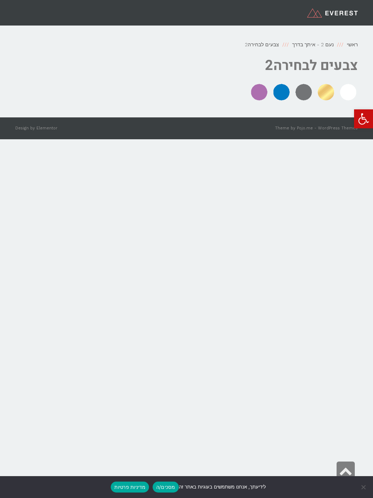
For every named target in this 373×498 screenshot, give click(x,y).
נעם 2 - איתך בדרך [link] (313, 44)
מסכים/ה (165, 487)
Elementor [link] (47, 128)
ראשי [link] (352, 44)
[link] (363, 118)
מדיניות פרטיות (129, 487)
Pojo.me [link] (305, 128)
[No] (364, 487)
